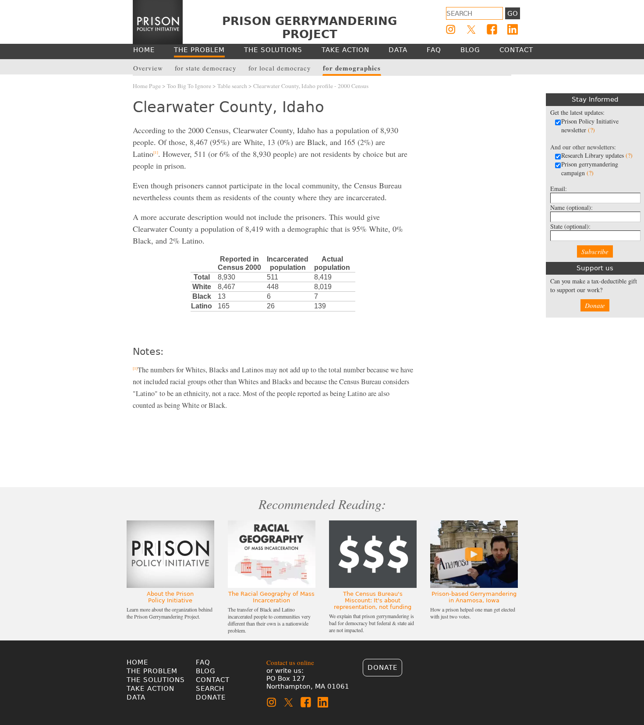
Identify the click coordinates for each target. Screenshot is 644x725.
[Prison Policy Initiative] (158, 22)
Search (210, 689)
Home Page (147, 86)
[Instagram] (451, 29)
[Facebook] (492, 29)
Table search (232, 86)
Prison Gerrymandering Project (309, 27)
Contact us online (290, 662)
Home (137, 662)
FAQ (203, 662)
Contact (213, 680)
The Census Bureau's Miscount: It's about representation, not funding (372, 600)
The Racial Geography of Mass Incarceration (271, 597)
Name (571, 207)
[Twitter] (471, 29)
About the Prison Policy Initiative (170, 597)
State (570, 226)
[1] (155, 152)
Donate (595, 305)
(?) (591, 130)
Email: (558, 188)
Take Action (150, 689)
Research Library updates (597, 155)
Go (512, 14)
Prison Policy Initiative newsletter (590, 125)
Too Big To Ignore (189, 86)
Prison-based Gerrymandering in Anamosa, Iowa (474, 597)
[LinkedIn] (512, 29)
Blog (206, 671)
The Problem (152, 671)
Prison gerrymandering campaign (589, 168)
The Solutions (156, 680)
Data (136, 697)
